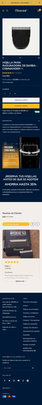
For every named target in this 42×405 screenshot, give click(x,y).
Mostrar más (20, 281)
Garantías (26, 335)
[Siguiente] (39, 58)
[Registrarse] (33, 368)
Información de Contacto (31, 331)
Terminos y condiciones (30, 313)
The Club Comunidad (30, 302)
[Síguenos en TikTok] (23, 380)
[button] (7, 73)
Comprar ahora (21, 106)
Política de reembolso (30, 324)
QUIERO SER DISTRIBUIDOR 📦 (29, 349)
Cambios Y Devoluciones (31, 320)
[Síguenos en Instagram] (14, 380)
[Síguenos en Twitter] (9, 380)
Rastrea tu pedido (29, 345)
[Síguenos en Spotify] (27, 380)
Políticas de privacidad (30, 309)
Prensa (25, 306)
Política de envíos (29, 317)
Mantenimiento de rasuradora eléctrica (30, 340)
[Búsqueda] (7, 11)
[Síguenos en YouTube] (18, 380)
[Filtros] (32, 224)
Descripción (7, 121)
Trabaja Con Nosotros (30, 327)
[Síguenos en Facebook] (4, 380)
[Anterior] (3, 58)
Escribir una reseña (11, 224)
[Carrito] (38, 11)
